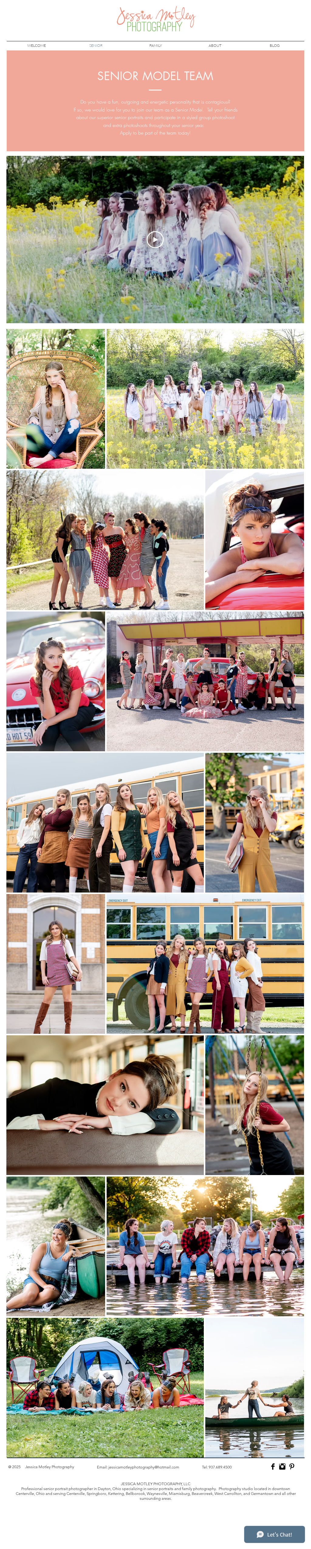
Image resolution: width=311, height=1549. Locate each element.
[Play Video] (155, 239)
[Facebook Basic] (273, 1466)
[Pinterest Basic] (292, 1466)
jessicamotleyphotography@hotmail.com (143, 1467)
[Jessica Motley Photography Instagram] (282, 1466)
